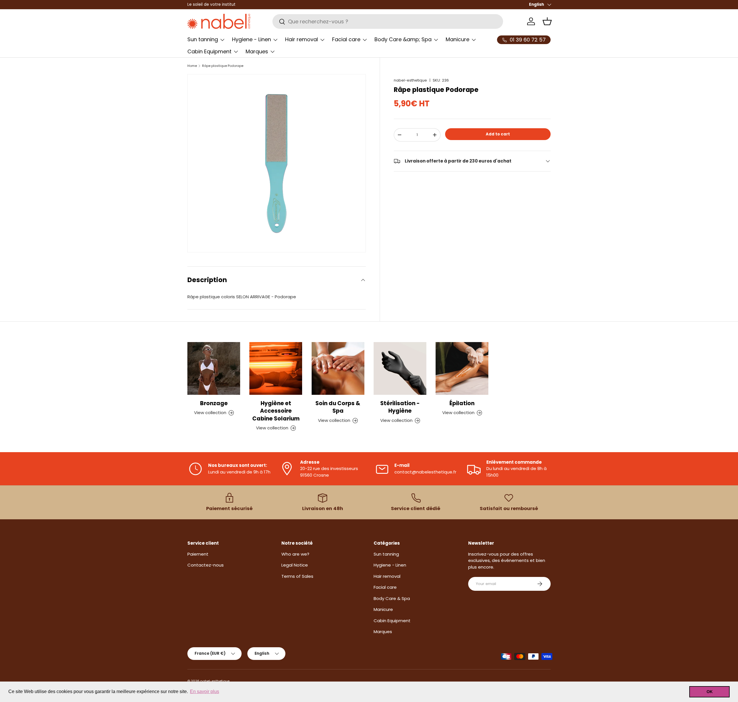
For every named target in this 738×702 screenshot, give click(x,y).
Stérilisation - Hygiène (400, 407)
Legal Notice (294, 565)
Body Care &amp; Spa (403, 39)
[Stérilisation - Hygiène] (400, 368)
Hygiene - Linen (251, 39)
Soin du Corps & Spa (337, 407)
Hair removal (301, 39)
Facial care (346, 39)
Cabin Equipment (209, 51)
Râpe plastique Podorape (222, 65)
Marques (257, 51)
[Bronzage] (213, 368)
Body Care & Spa (392, 598)
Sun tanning (202, 39)
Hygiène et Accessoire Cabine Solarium (276, 410)
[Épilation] (462, 368)
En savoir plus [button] (204, 691)
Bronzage (214, 403)
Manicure (457, 39)
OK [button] (710, 691)
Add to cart (498, 134)
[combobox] (387, 21)
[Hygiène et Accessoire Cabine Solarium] (275, 368)
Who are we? (295, 554)
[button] (547, 21)
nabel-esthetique (410, 80)
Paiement (197, 554)
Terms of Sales (297, 576)
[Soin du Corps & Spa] (338, 368)
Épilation (462, 403)
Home (192, 65)
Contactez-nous (205, 565)
